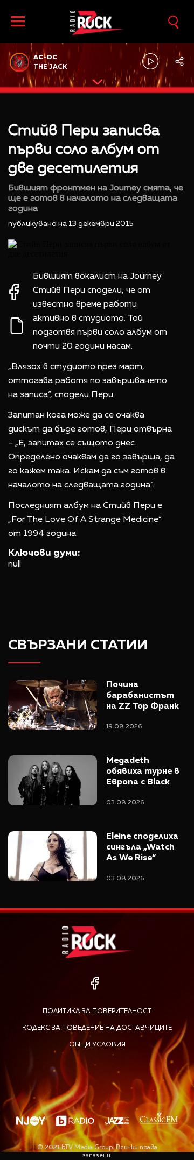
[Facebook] (94, 983)
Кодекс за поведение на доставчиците (97, 1028)
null (14, 564)
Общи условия (97, 1045)
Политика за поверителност (97, 1011)
